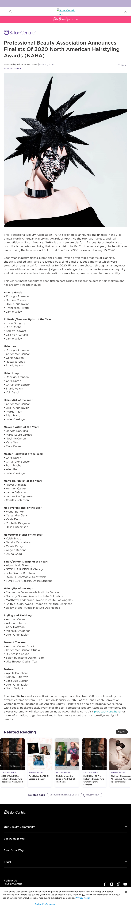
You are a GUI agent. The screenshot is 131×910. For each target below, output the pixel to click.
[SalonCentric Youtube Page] (125, 884)
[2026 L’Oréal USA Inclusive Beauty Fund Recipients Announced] (12, 762)
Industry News (93, 795)
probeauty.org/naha (107, 711)
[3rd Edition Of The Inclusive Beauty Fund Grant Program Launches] (94, 762)
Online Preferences (45, 904)
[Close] (125, 892)
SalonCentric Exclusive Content (64, 795)
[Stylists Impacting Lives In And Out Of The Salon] (67, 762)
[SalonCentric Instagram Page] (112, 884)
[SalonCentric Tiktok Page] (118, 884)
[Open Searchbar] (10, 11)
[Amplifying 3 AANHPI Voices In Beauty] (39, 762)
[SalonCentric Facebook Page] (105, 884)
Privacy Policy (82, 897)
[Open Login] (125, 11)
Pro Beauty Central (12, 17)
